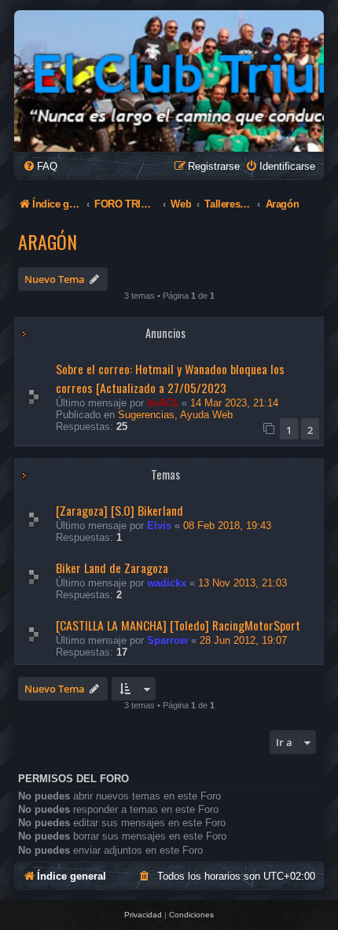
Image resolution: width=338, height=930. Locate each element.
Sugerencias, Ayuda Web (175, 415)
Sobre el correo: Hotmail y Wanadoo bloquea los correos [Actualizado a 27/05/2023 (170, 378)
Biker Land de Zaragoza (112, 567)
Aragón (47, 241)
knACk (162, 403)
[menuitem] (40, 166)
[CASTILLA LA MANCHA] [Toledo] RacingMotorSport (178, 625)
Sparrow (167, 640)
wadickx (166, 583)
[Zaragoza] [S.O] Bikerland (119, 510)
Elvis (159, 525)
